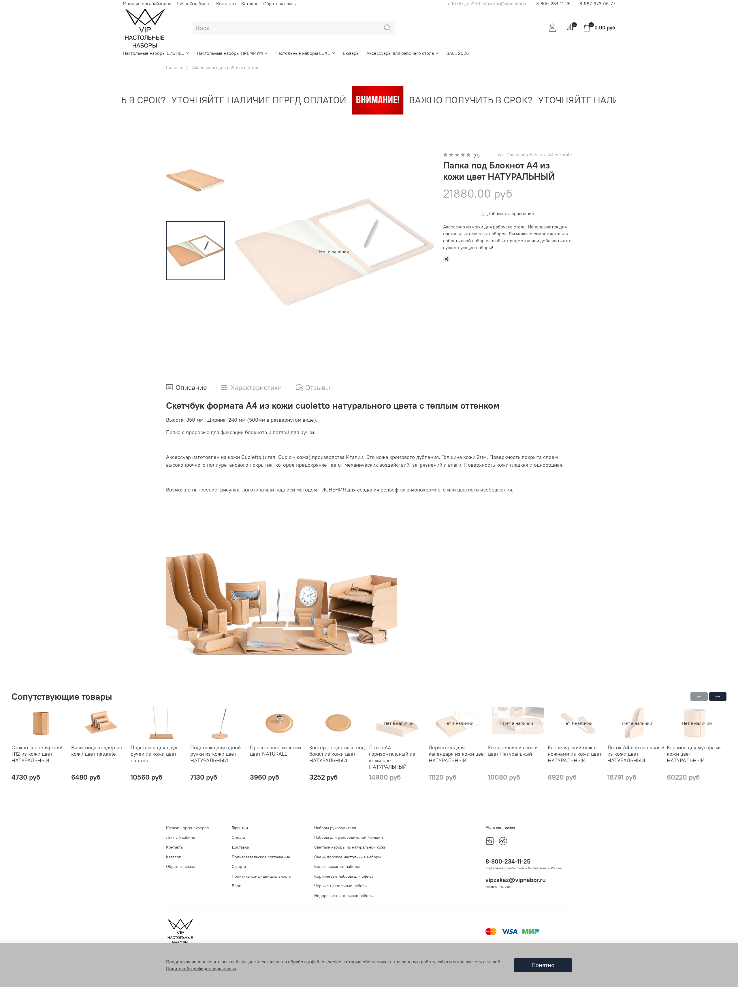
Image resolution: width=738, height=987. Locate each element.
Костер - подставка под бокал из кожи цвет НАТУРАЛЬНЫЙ (337, 754)
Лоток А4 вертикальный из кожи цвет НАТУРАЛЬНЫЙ (635, 754)
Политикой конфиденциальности (201, 968)
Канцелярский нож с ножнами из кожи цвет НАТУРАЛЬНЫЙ (575, 754)
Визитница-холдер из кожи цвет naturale (96, 750)
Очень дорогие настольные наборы (347, 857)
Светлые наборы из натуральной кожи (350, 847)
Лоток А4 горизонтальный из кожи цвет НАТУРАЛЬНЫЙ (392, 757)
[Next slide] (422, 251)
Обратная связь (279, 3)
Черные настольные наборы (341, 885)
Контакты (226, 3)
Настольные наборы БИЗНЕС (153, 53)
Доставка (240, 847)
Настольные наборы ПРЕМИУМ (230, 53)
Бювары (351, 53)
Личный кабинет (193, 3)
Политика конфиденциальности (261, 876)
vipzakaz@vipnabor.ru (515, 880)
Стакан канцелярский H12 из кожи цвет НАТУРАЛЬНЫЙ (37, 754)
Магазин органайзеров (147, 3)
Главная (174, 67)
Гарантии (240, 827)
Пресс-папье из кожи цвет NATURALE (275, 750)
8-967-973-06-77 (597, 3)
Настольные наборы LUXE (302, 53)
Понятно (543, 965)
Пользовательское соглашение (261, 857)
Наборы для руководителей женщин (348, 837)
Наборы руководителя (335, 827)
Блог (236, 885)
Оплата (238, 837)
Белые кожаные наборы (337, 866)
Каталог (249, 3)
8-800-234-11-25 (553, 3)
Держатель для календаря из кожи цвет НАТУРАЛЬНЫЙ (457, 754)
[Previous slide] (246, 251)
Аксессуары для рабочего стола (400, 53)
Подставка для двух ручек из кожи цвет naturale (154, 754)
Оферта (239, 866)
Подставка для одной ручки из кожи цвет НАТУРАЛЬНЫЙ (215, 754)
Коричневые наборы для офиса (343, 876)
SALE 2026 (457, 53)
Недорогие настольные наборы (344, 895)
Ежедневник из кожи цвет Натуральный (513, 750)
